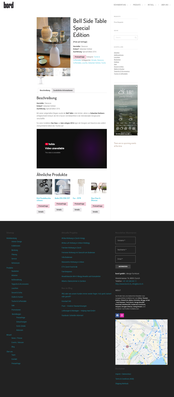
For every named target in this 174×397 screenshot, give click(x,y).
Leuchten (117, 57)
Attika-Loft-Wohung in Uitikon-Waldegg (76, 243)
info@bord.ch (137, 284)
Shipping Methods (121, 383)
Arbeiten (116, 53)
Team (13, 355)
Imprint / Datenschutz (123, 374)
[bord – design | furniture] (12, 5)
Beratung (14, 250)
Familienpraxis (67, 271)
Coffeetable (77, 63)
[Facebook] (117, 315)
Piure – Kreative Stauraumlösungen (74, 306)
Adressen (19, 330)
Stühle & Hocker (119, 69)
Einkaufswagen (21, 322)
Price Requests (118, 22)
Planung (14, 254)
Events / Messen (17, 342)
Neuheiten (117, 60)
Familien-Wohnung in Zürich (71, 248)
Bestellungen (16, 314)
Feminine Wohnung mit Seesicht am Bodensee (78, 252)
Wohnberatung (11, 238)
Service (14, 259)
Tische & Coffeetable (121, 74)
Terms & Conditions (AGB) (124, 379)
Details (41, 212)
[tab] (45, 90)
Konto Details (21, 326)
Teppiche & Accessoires (122, 71)
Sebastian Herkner (94, 63)
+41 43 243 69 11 (129, 281)
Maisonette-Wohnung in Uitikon (73, 262)
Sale (115, 64)
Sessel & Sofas (119, 67)
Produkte (9, 268)
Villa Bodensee (67, 257)
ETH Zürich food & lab (69, 267)
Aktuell (8, 335)
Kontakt (14, 359)
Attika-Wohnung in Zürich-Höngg (73, 238)
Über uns (9, 351)
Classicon (100, 60)
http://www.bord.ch (123, 284)
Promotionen (16, 310)
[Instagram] (122, 315)
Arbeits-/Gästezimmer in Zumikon (74, 281)
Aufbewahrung (118, 55)
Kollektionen (15, 246)
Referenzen (15, 263)
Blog (13, 347)
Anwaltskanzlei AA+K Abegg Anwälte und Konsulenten (81, 276)
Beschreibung (45, 90)
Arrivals (93, 60)
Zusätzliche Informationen (63, 90)
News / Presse (16, 338)
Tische (103, 63)
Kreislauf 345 (66, 301)
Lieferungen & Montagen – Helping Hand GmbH (78, 311)
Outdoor (116, 62)
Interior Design (16, 241)
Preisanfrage (79, 57)
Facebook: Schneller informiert (72, 315)
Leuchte (84, 63)
